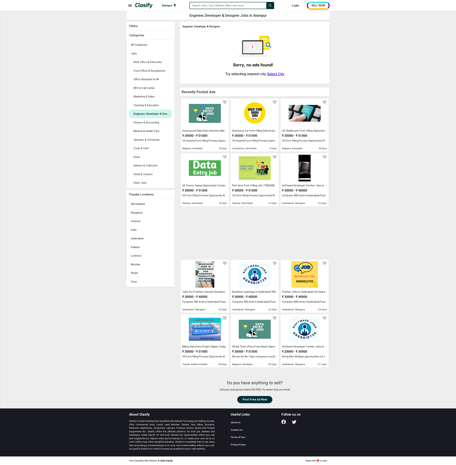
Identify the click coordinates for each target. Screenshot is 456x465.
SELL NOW (318, 5)
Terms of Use (238, 437)
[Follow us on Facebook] (283, 423)
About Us (235, 422)
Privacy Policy (238, 444)
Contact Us (236, 430)
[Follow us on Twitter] (294, 423)
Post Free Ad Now (255, 399)
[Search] (270, 5)
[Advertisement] (150, 342)
